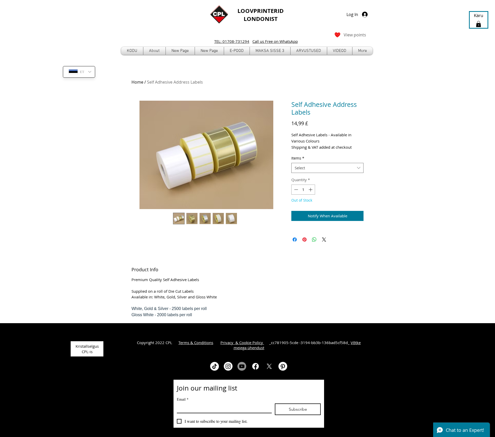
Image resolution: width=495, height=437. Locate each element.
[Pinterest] (282, 366)
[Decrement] (295, 189)
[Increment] (311, 189)
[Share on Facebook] (295, 239)
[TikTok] (214, 366)
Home (137, 82)
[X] (269, 366)
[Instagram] (228, 366)
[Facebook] (255, 366)
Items (297, 158)
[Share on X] (324, 239)
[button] (236, 51)
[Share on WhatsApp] (314, 239)
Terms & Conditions (195, 342)
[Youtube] (241, 366)
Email (182, 399)
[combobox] (327, 168)
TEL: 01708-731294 (231, 41)
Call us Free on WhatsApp (275, 41)
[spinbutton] (303, 189)
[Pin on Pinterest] (304, 239)
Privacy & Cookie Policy (242, 342)
